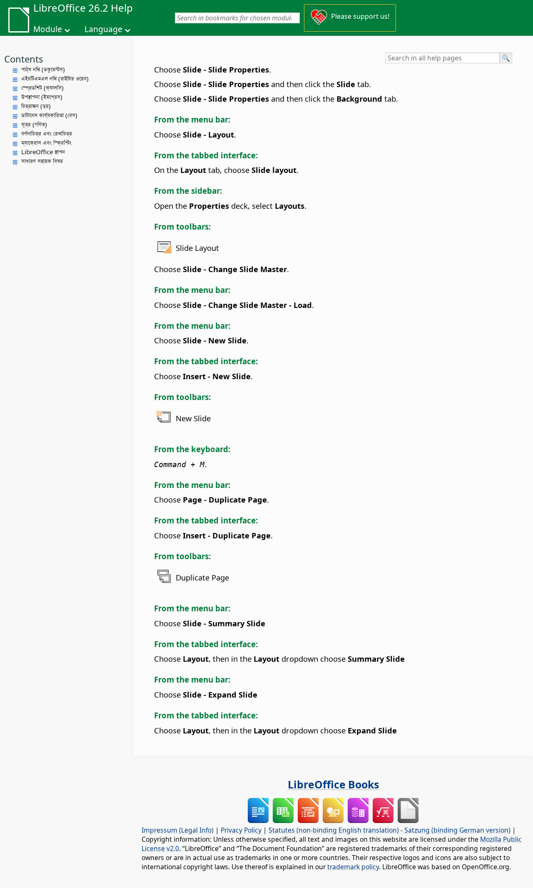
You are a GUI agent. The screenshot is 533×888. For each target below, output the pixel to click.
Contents (23, 59)
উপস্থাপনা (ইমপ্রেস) (41, 97)
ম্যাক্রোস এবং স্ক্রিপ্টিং (46, 142)
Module (47, 29)
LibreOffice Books (333, 784)
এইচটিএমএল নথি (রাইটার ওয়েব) (55, 78)
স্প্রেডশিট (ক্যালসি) (42, 87)
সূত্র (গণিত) (34, 124)
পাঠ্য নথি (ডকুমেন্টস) (43, 69)
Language (103, 29)
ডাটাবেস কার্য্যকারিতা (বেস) (49, 115)
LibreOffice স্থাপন (43, 152)
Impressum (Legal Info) (178, 830)
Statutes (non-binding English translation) (334, 830)
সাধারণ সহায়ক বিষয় (42, 161)
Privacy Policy (241, 830)
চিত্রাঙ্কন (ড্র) (36, 106)
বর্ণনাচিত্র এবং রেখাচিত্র (46, 133)
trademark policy (353, 866)
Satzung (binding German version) (457, 830)
